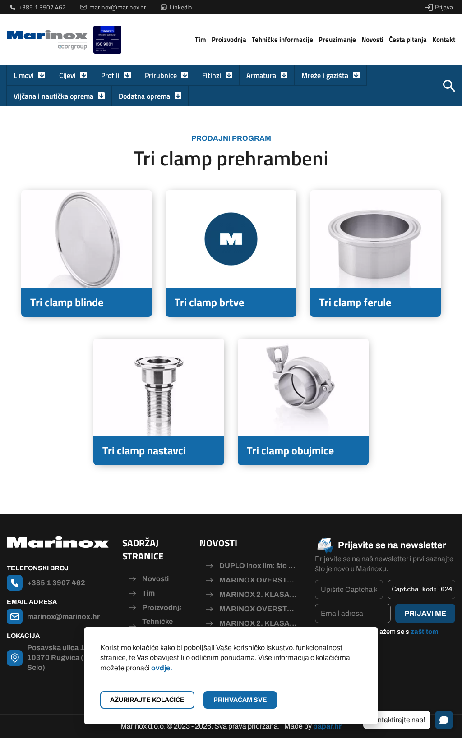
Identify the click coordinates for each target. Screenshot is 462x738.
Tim (200, 39)
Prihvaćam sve (240, 700)
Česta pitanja (408, 39)
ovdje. (161, 668)
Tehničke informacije (282, 39)
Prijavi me (425, 613)
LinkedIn (181, 7)
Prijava (444, 7)
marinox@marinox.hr (117, 7)
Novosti (372, 39)
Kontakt (443, 39)
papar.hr (327, 726)
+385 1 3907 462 (42, 7)
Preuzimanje (337, 39)
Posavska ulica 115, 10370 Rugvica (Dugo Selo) (64, 658)
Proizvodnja (229, 39)
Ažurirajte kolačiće (147, 700)
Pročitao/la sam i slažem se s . (381, 636)
